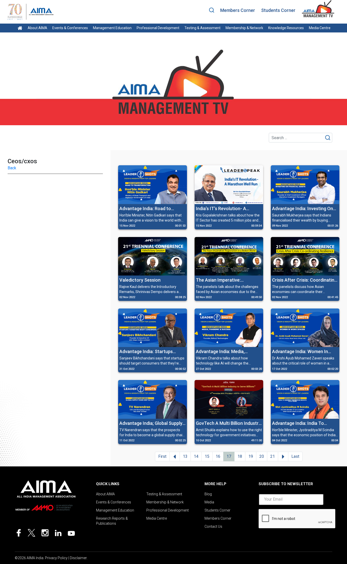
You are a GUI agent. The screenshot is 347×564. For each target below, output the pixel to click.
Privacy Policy (56, 558)
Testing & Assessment (202, 28)
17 (229, 456)
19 (250, 456)
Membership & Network (244, 28)
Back (12, 168)
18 (240, 456)
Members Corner (237, 10)
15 (207, 456)
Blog (208, 494)
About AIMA (37, 28)
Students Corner (278, 10)
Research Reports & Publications (112, 520)
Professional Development (158, 28)
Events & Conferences (70, 28)
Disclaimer (78, 558)
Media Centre (319, 28)
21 (272, 456)
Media (209, 502)
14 (196, 456)
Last (295, 456)
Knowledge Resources (286, 28)
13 (185, 456)
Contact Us (213, 526)
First (162, 456)
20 (261, 456)
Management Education (112, 28)
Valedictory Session (140, 280)
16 (218, 456)
